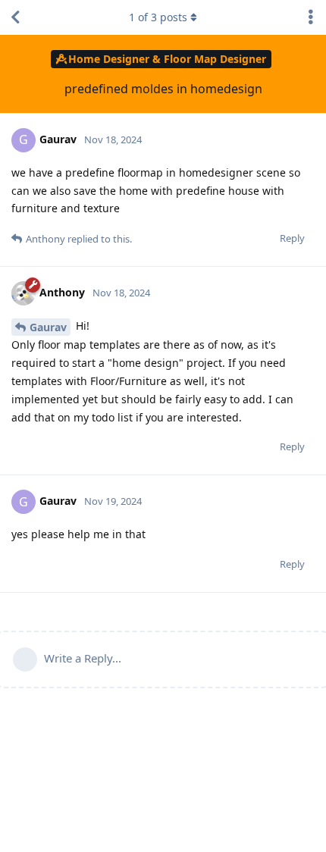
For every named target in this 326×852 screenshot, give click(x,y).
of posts (158, 17)
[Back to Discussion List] (15, 17)
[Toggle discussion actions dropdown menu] (311, 17)
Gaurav (48, 327)
